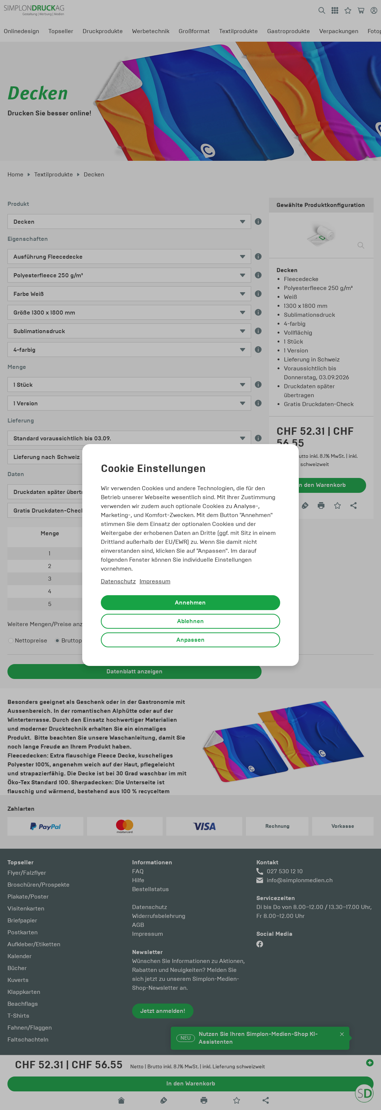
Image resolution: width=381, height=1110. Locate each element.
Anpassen (190, 640)
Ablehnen (190, 621)
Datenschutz (118, 581)
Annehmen (190, 602)
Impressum (155, 581)
